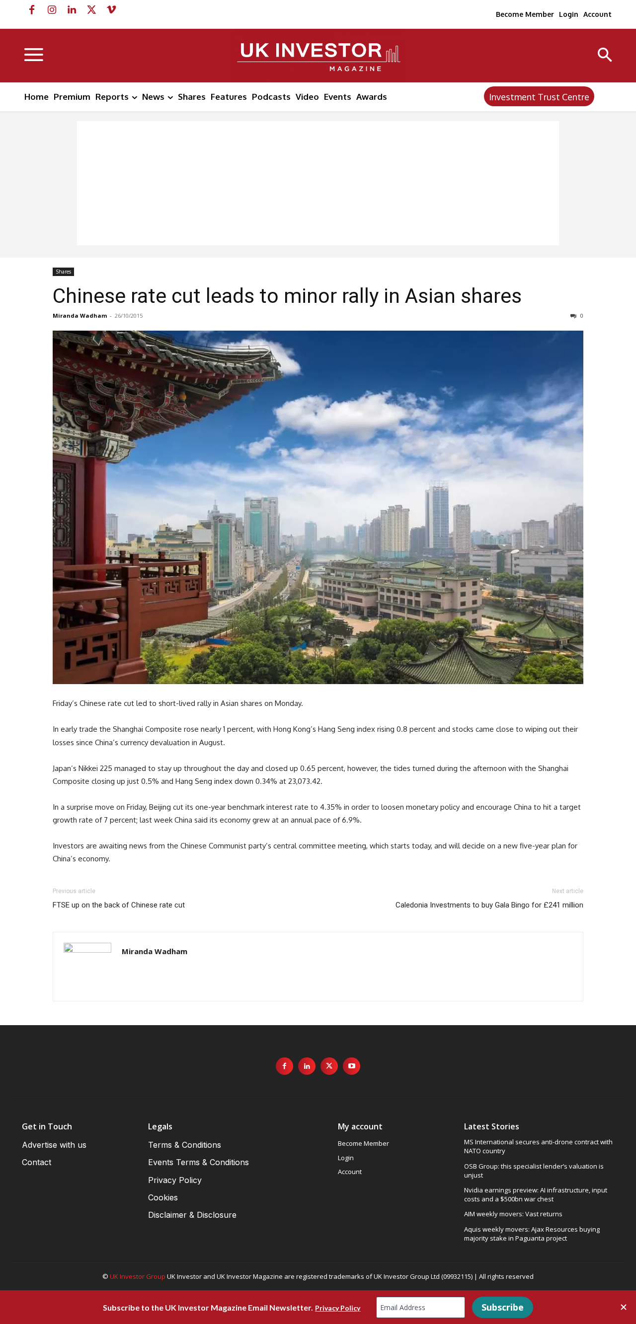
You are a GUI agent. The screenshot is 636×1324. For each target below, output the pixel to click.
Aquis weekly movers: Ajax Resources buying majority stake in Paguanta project (532, 1234)
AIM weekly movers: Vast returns (513, 1213)
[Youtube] (351, 1066)
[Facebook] (32, 10)
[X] (91, 10)
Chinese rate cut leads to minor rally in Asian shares (287, 296)
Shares (63, 271)
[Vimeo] (111, 10)
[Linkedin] (71, 10)
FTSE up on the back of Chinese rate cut (119, 905)
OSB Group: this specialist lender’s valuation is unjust (534, 1171)
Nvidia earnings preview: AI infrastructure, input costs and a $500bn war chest (535, 1194)
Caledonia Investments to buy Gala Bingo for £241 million (489, 905)
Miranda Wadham (80, 315)
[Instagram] (52, 10)
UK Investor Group (137, 1276)
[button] (605, 56)
